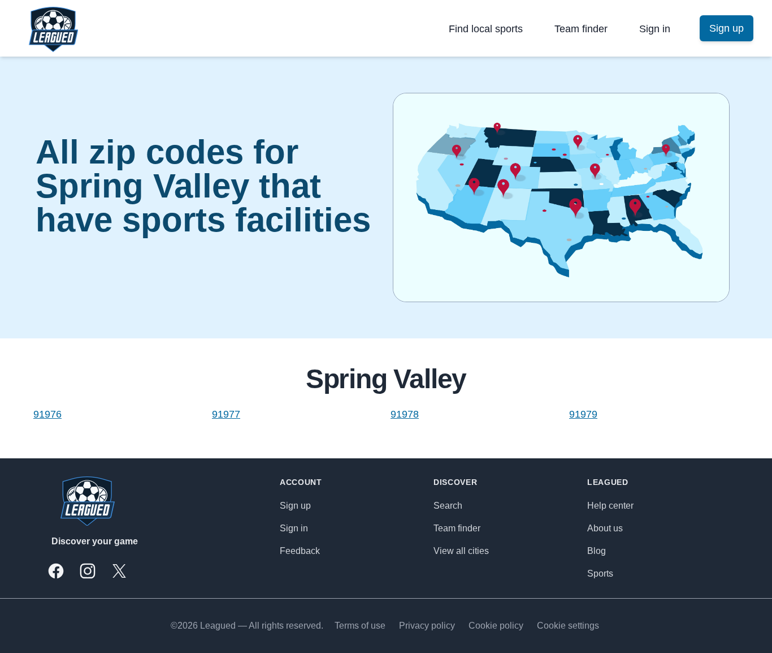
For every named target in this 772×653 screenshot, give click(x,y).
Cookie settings (568, 625)
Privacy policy (427, 625)
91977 (226, 414)
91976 (47, 414)
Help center (610, 505)
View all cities (461, 551)
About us (605, 528)
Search (447, 505)
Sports (600, 573)
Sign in (654, 29)
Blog (596, 551)
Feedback (300, 551)
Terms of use (360, 625)
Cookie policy (496, 625)
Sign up (295, 505)
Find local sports (486, 29)
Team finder (581, 29)
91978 (405, 414)
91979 (583, 414)
